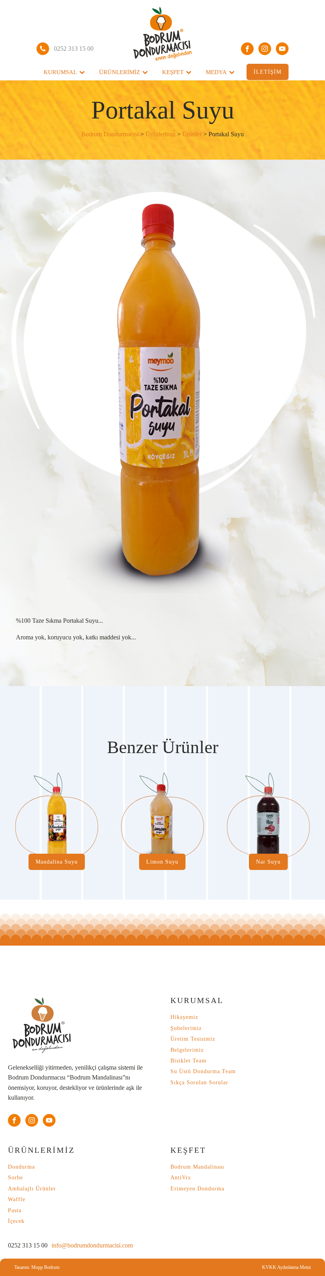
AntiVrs (180, 1178)
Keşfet (173, 72)
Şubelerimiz (186, 1028)
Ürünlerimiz (119, 72)
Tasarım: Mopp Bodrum (36, 1267)
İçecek (16, 1221)
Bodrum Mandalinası (197, 1167)
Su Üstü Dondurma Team (203, 1071)
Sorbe (15, 1178)
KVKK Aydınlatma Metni (286, 1267)
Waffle (16, 1199)
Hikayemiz (184, 1017)
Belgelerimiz (187, 1050)
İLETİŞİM (267, 72)
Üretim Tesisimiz (192, 1039)
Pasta (14, 1210)
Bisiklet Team (188, 1061)
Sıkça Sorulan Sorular (199, 1082)
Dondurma (21, 1167)
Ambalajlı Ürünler (32, 1189)
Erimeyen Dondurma (197, 1189)
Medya (216, 72)
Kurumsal (60, 72)
